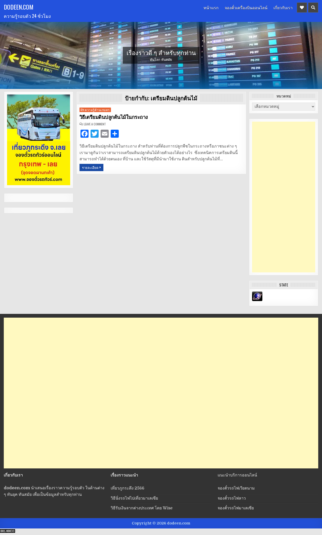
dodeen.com (18, 6)
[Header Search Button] (313, 8)
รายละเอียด (90, 167)
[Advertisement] (283, 197)
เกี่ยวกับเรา (283, 8)
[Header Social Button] (302, 8)
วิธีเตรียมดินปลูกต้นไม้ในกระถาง (113, 117)
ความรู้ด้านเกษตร (97, 110)
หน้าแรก (211, 8)
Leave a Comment (95, 124)
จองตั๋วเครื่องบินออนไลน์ (246, 8)
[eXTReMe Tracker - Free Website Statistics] (257, 300)
